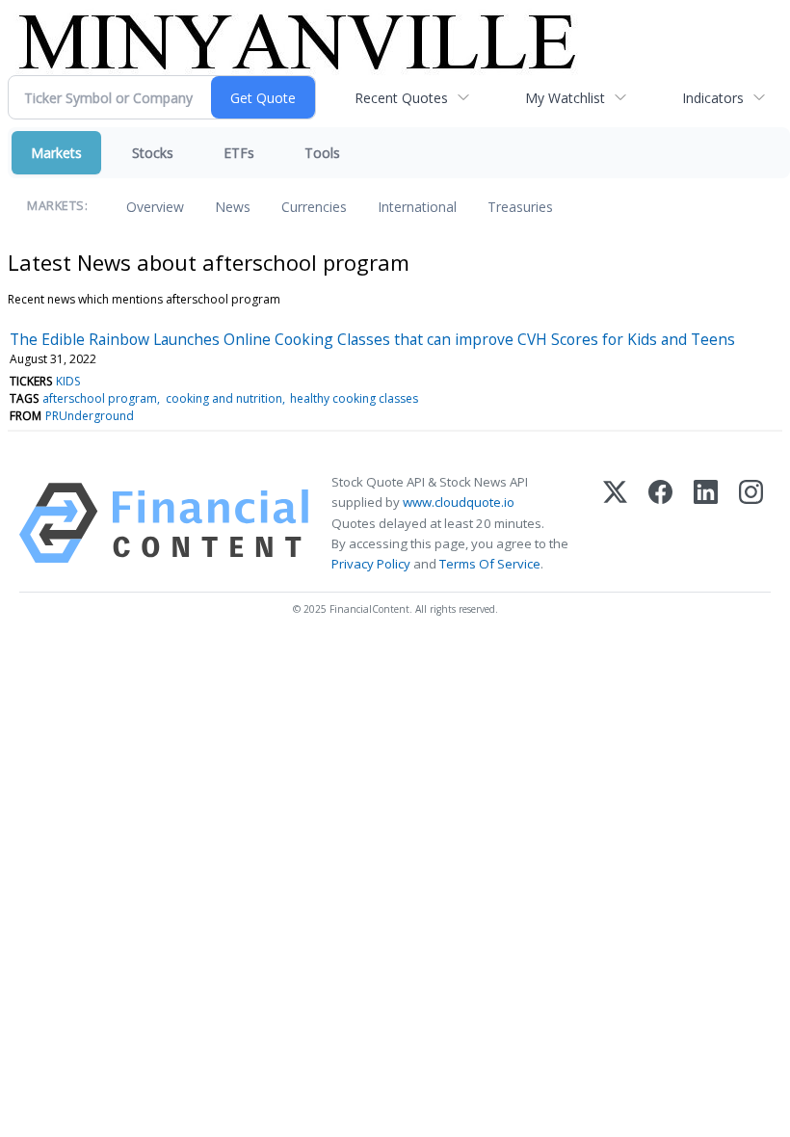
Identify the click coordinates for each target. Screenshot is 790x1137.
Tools (322, 153)
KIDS (68, 381)
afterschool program (99, 398)
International (417, 207)
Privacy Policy (370, 563)
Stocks (152, 153)
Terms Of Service (489, 563)
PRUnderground (89, 416)
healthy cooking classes (354, 398)
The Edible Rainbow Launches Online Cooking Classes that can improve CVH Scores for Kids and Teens (372, 339)
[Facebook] (660, 523)
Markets (56, 153)
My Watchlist (565, 98)
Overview (155, 207)
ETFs (239, 153)
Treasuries (520, 207)
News (232, 207)
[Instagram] (751, 523)
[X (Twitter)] (615, 523)
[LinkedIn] (705, 523)
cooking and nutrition (224, 398)
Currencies (314, 207)
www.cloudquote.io (458, 502)
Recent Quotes (401, 98)
